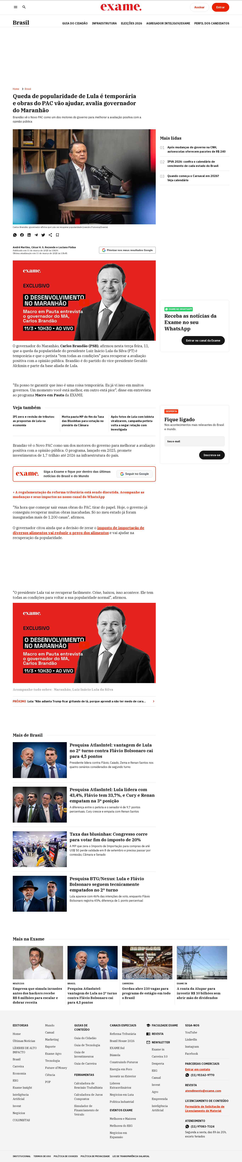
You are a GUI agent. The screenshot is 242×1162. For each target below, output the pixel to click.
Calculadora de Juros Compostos (88, 1097)
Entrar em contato (197, 1069)
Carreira (18, 1066)
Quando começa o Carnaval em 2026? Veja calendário (193, 178)
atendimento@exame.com (203, 1091)
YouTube (191, 1032)
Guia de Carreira (85, 1063)
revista (158, 1034)
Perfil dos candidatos (211, 23)
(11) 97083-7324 (202, 1126)
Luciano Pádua (67, 247)
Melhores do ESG (121, 1126)
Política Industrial (122, 1101)
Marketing (52, 1039)
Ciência (50, 1075)
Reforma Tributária (123, 1034)
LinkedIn (191, 1039)
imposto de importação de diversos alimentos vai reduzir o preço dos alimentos (78, 530)
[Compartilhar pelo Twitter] (43, 235)
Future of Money (56, 1068)
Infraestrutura (104, 23)
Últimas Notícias (24, 1041)
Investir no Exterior (123, 1076)
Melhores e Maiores (123, 1118)
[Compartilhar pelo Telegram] (36, 235)
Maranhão (62, 690)
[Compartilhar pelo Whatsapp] (15, 235)
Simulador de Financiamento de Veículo (86, 1110)
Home (16, 89)
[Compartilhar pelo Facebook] (22, 235)
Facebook (191, 1053)
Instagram (192, 1046)
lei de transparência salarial (131, 1156)
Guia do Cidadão (75, 23)
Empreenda (160, 1099)
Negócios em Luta (122, 1094)
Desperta (158, 1063)
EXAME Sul (117, 1048)
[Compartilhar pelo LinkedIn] (29, 235)
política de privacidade (95, 1156)
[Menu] (15, 7)
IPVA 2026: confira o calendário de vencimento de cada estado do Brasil (192, 164)
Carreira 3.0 (160, 1056)
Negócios (19, 1113)
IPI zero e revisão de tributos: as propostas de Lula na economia (34, 421)
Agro (155, 1092)
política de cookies (66, 1156)
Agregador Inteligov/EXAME (168, 23)
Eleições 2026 (131, 23)
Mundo (49, 1025)
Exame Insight (22, 1087)
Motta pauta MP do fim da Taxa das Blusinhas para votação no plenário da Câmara (83, 421)
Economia (19, 1073)
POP (48, 1082)
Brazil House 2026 (122, 1041)
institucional (22, 1156)
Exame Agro (53, 1053)
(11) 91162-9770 (202, 1075)
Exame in (158, 1049)
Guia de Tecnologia (87, 1045)
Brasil (21, 22)
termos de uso (42, 1156)
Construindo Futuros (124, 1062)
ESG (15, 1080)
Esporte (50, 1046)
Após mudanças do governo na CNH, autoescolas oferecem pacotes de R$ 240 (196, 149)
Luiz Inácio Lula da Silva (92, 690)
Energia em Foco (121, 1069)
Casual (49, 1032)
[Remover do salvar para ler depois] (57, 235)
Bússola (115, 1055)
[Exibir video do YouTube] (84, 300)
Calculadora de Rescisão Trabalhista (88, 1085)
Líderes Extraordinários (120, 1085)
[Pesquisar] (24, 7)
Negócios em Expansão (118, 1135)
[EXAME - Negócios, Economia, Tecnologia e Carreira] (121, 7)
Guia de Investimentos (84, 1054)
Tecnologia (52, 1060)
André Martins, (22, 247)
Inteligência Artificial (21, 1097)
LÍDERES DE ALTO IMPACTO (25, 1050)
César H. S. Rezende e (44, 247)
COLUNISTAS (21, 1120)
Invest (17, 1106)
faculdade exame (165, 1025)
